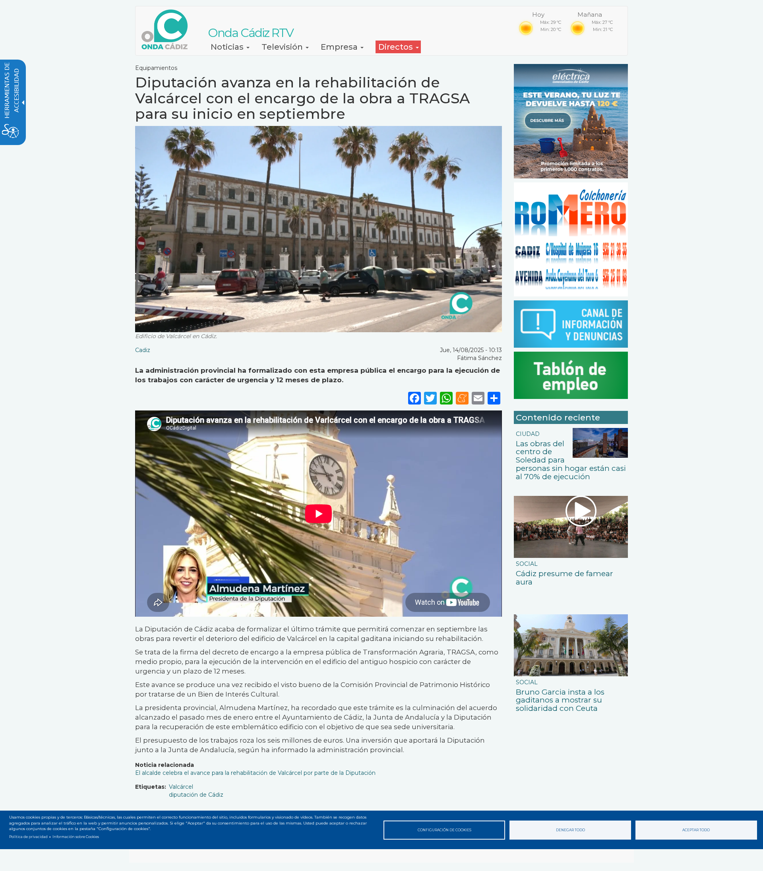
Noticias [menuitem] (228, 47)
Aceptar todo (696, 830)
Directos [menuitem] (396, 47)
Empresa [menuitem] (340, 47)
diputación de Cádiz (196, 794)
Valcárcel (181, 786)
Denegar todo (570, 830)
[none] (494, 398)
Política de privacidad (28, 837)
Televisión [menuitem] (283, 47)
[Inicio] (167, 29)
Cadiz (142, 350)
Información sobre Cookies (75, 837)
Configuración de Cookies (444, 830)
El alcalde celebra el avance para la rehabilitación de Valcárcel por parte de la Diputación (255, 772)
